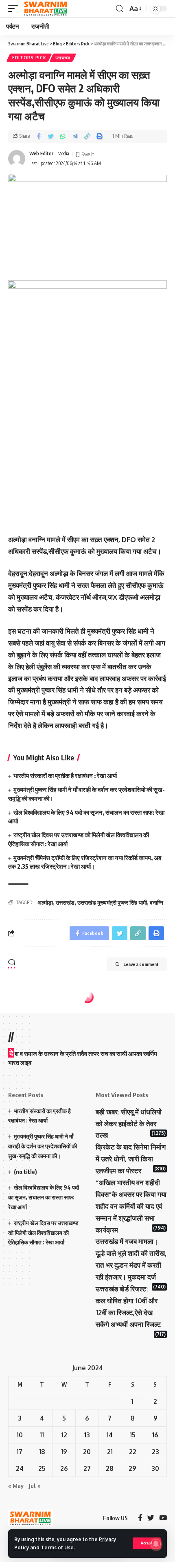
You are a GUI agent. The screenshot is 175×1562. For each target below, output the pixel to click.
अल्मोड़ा (45, 902)
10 (20, 1435)
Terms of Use (57, 1547)
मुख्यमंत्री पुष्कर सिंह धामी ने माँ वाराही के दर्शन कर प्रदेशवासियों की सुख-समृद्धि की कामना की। (42, 1146)
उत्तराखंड (62, 57)
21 (110, 1452)
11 (42, 1435)
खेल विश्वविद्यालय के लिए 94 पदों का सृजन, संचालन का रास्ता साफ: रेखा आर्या (43, 1197)
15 (133, 1435)
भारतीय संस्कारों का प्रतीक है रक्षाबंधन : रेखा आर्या (65, 775)
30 (155, 1468)
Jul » (34, 1485)
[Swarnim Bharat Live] (45, 8)
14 (110, 1435)
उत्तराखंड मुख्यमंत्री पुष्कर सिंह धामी (112, 902)
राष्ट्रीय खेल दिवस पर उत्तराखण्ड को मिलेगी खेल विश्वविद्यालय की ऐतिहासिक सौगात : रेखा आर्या (43, 1232)
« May (16, 1485)
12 (64, 1435)
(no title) (25, 1171)
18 (42, 1452)
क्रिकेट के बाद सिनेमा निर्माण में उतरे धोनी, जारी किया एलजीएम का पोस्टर (131, 1159)
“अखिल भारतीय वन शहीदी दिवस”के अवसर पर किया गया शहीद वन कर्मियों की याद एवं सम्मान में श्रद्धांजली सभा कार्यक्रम (131, 1206)
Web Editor (41, 153)
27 (87, 1468)
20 (87, 1452)
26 (64, 1468)
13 (87, 1435)
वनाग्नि (156, 902)
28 (110, 1468)
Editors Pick (29, 57)
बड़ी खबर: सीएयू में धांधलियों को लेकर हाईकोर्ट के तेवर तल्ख (129, 1123)
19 (64, 1452)
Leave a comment (141, 964)
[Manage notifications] (155, 1544)
